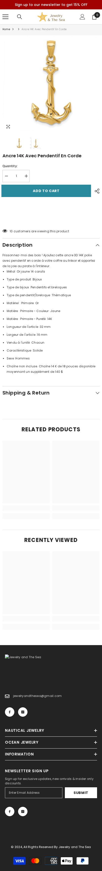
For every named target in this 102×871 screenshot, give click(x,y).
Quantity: (10, 166)
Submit (81, 792)
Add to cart (47, 190)
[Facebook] (9, 712)
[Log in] (82, 17)
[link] (26, 508)
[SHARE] (96, 191)
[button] (51, 219)
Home (6, 29)
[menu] (5, 17)
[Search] (20, 17)
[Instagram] (22, 712)
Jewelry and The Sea (75, 847)
